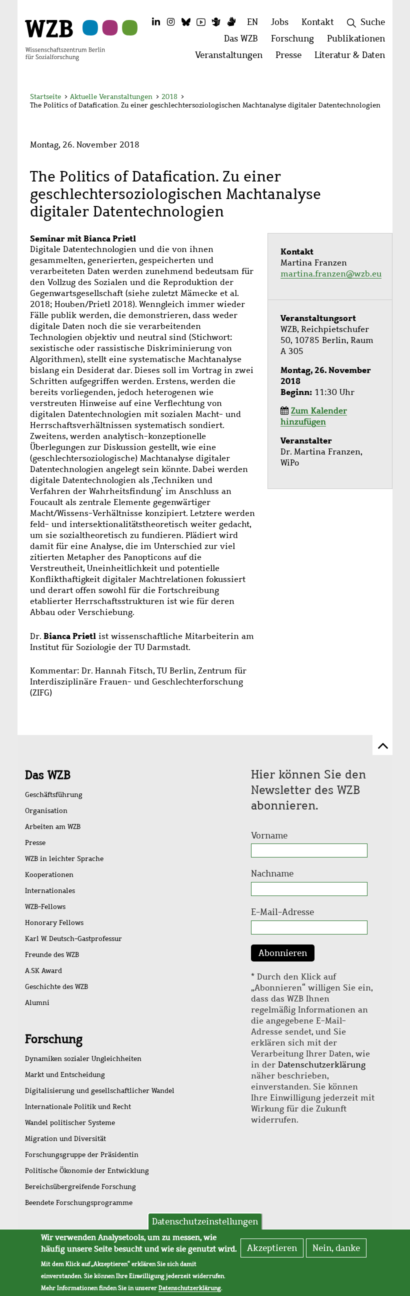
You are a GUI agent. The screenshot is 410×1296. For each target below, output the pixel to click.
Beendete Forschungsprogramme (78, 1203)
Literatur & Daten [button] (353, 58)
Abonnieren (282, 953)
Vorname (269, 836)
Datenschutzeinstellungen (205, 1222)
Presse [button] (292, 58)
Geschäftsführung (53, 795)
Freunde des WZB (52, 955)
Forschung (53, 1039)
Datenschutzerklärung (322, 1064)
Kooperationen (49, 875)
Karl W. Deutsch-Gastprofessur (73, 939)
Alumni (37, 1003)
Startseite (45, 97)
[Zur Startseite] (65, 40)
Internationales (50, 891)
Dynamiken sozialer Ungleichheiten (83, 1059)
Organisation (46, 811)
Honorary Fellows (54, 923)
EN (252, 22)
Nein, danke (336, 1248)
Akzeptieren (272, 1248)
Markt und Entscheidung (65, 1075)
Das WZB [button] (244, 41)
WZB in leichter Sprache (64, 859)
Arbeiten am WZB (52, 827)
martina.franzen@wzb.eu (331, 274)
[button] (374, 98)
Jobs (279, 22)
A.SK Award (43, 971)
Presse (35, 843)
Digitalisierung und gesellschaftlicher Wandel (99, 1091)
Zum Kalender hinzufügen (313, 416)
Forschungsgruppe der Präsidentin (81, 1155)
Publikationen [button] (359, 41)
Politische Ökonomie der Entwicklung (87, 1171)
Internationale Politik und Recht (78, 1107)
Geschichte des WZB (56, 987)
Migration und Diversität (65, 1139)
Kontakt (318, 22)
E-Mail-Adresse (282, 912)
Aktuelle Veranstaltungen (112, 97)
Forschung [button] (295, 41)
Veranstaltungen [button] (232, 58)
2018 (170, 97)
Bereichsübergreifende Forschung (80, 1187)
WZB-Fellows (45, 907)
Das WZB (47, 775)
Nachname (272, 874)
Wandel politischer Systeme (70, 1123)
